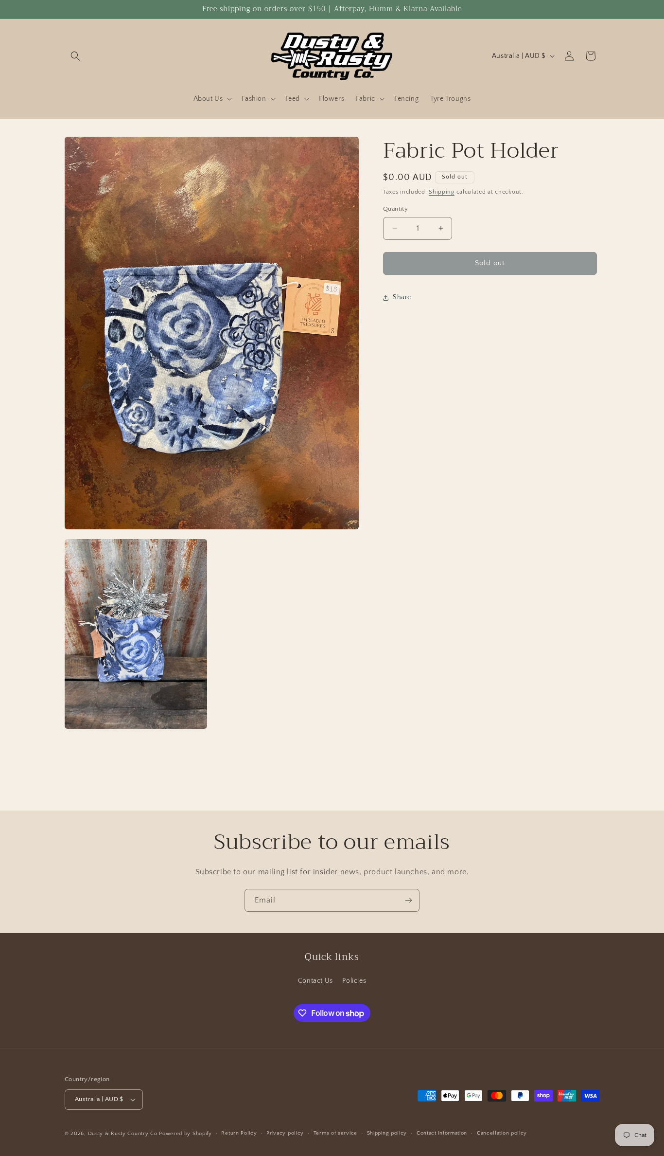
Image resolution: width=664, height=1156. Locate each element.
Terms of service (335, 1133)
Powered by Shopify (185, 1134)
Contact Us (315, 981)
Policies (354, 981)
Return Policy (239, 1133)
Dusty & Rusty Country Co (122, 1134)
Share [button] (402, 297)
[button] (75, 56)
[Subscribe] (408, 900)
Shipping (441, 192)
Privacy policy (285, 1133)
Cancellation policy (502, 1133)
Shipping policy (387, 1133)
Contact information (442, 1133)
